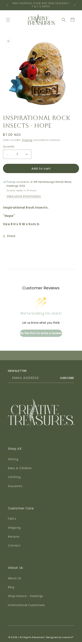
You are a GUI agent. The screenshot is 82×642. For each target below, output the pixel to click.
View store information (24, 196)
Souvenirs (15, 486)
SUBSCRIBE (67, 378)
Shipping (27, 140)
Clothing (14, 477)
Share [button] (11, 236)
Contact (14, 545)
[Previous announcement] (7, 5)
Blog (11, 587)
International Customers (26, 605)
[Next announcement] (74, 5)
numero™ (68, 637)
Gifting (13, 459)
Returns (13, 537)
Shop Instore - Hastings (25, 596)
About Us (14, 578)
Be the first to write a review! (41, 333)
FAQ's (12, 519)
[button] (8, 19)
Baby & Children (20, 468)
